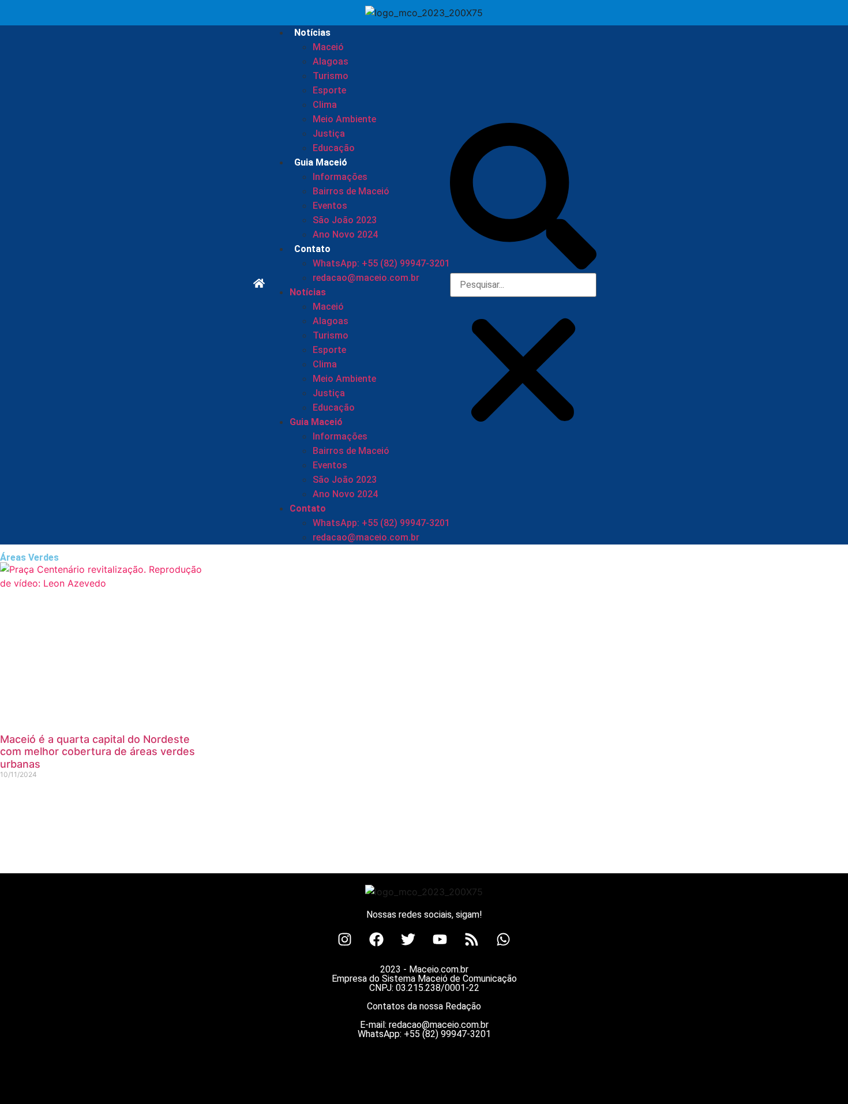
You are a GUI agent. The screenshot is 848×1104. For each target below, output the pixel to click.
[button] (523, 198)
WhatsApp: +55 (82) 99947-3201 (381, 263)
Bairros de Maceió (351, 191)
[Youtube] (440, 939)
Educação (334, 147)
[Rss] (471, 939)
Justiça (329, 133)
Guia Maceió (320, 162)
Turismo (330, 75)
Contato (312, 248)
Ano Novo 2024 (345, 234)
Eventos (330, 205)
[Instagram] (345, 939)
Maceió (328, 47)
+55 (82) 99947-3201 (447, 1033)
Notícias (312, 32)
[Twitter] (408, 939)
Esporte (329, 90)
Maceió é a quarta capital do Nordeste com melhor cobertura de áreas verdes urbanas (97, 751)
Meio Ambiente (344, 119)
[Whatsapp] (503, 939)
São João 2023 (345, 220)
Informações (340, 176)
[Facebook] (376, 939)
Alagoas (330, 61)
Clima (325, 104)
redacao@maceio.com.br (366, 277)
